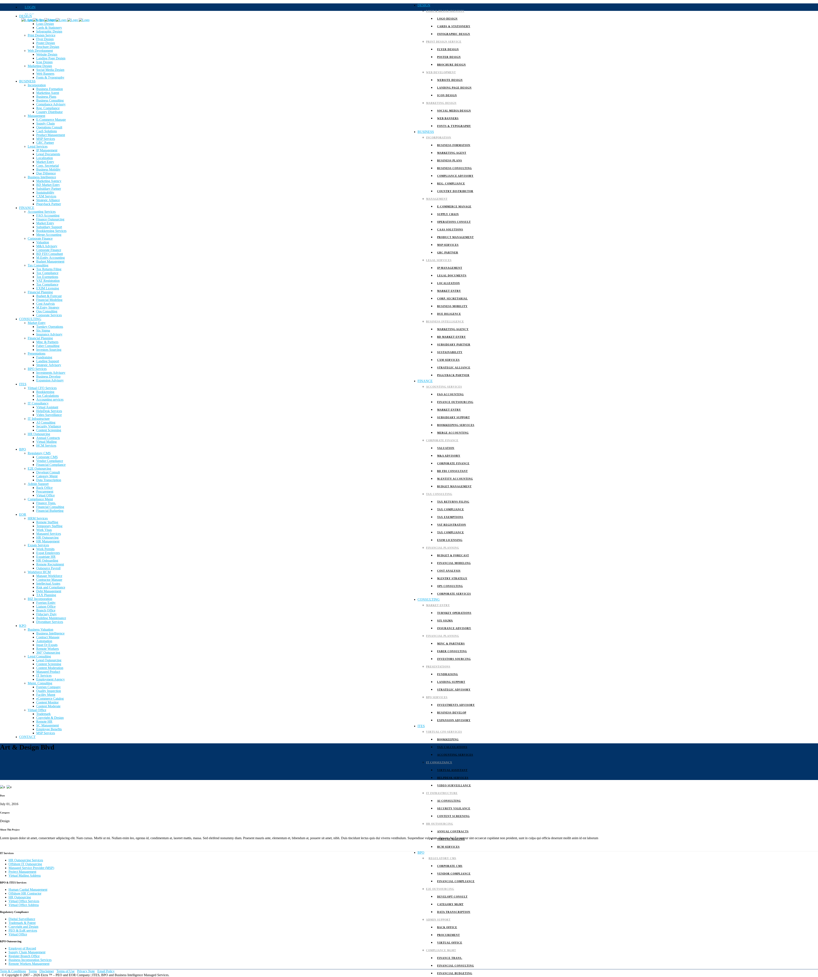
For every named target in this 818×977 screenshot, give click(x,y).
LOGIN (30, 7)
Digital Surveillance (22, 919)
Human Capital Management (28, 889)
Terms (33, 971)
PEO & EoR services (23, 930)
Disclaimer (46, 971)
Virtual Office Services (24, 901)
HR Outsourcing (20, 897)
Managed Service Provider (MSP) (31, 868)
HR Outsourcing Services (26, 860)
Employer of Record (22, 948)
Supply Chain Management (27, 952)
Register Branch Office (24, 956)
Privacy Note (86, 971)
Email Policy (106, 971)
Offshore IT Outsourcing (25, 864)
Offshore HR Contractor (25, 893)
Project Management (22, 871)
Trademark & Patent (22, 923)
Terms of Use (65, 971)
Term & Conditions (13, 971)
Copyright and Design (23, 926)
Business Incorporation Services (30, 960)
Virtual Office (18, 934)
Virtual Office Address (24, 905)
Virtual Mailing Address (25, 875)
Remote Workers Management (29, 963)
